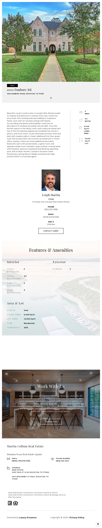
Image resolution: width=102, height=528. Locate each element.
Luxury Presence (28, 517)
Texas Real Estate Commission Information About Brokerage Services (37, 495)
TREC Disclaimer (15, 497)
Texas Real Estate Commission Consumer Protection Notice (33, 493)
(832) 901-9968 (51, 209)
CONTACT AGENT (51, 231)
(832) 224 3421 (62, 461)
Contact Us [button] (51, 422)
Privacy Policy (77, 517)
